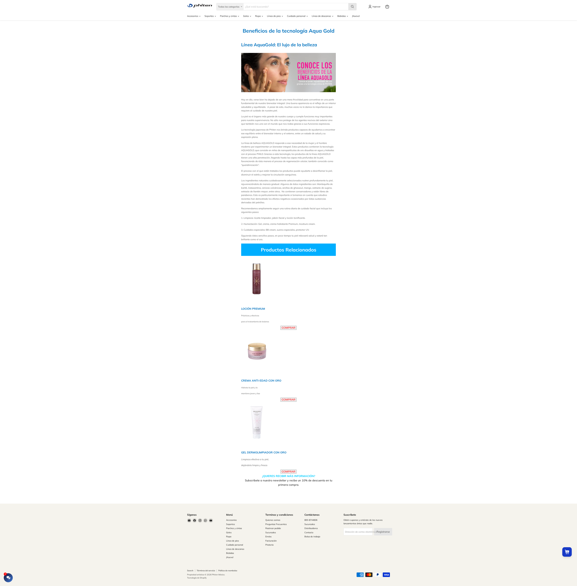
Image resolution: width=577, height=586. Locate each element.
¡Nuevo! (356, 16)
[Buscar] (352, 6)
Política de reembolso (227, 570)
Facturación (271, 540)
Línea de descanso (322, 16)
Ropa (258, 16)
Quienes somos (272, 520)
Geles (246, 16)
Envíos (268, 536)
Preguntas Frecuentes (276, 524)
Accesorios (193, 16)
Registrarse (383, 531)
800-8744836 (310, 520)
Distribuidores (311, 528)
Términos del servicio (206, 570)
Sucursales (270, 532)
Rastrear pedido (273, 528)
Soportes (209, 16)
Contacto (308, 532)
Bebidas (341, 16)
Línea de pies (274, 16)
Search (190, 570)
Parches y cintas (228, 16)
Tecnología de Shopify (197, 578)
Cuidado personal (296, 16)
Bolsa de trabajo (312, 536)
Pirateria (269, 544)
